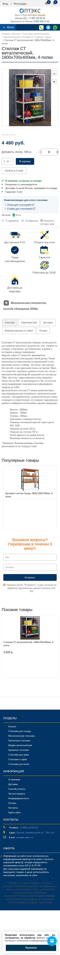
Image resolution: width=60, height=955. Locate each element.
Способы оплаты (16, 789)
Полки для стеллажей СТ (21, 204)
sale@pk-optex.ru (24, 837)
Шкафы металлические (20, 745)
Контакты (13, 808)
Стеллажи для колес (19, 764)
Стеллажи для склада (19, 731)
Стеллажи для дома (18, 754)
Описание (10, 322)
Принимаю (31, 947)
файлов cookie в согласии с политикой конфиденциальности (30, 939)
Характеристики (29, 322)
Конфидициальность (18, 798)
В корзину (25, 161)
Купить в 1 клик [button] (14, 170)
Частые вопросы (16, 793)
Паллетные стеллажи (19, 740)
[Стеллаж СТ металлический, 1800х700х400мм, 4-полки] (30, 97)
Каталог (12, 726)
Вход (5, 4)
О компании (14, 779)
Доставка (48, 322)
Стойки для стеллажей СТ (21, 208)
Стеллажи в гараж (17, 759)
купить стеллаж (46, 896)
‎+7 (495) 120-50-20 (28, 827)
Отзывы (43, 330)
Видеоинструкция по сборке (19, 330)
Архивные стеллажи (18, 750)
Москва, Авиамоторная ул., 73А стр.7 (36, 832)
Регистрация (20, 4)
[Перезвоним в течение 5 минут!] (41, 27)
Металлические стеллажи (21, 736)
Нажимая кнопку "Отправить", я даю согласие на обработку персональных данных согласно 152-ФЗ (31, 588)
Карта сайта (14, 812)
